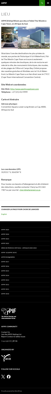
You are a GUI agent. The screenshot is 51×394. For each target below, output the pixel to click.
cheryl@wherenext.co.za (30, 190)
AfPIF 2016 (5, 266)
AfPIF (4, 3)
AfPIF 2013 (5, 280)
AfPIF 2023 (5, 239)
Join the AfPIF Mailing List (11, 334)
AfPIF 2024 (5, 234)
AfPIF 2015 (5, 271)
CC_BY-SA (13, 341)
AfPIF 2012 (5, 284)
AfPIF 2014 (5, 275)
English (4, 214)
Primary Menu (48, 3)
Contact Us (5, 332)
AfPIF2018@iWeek (8, 257)
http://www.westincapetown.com (24, 89)
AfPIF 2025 (5, 230)
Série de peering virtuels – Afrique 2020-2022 (19, 248)
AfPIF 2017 (5, 262)
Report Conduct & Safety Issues (13, 336)
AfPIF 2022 (5, 243)
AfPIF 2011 (5, 289)
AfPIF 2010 (5, 294)
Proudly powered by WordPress (11, 391)
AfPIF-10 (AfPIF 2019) (9, 252)
